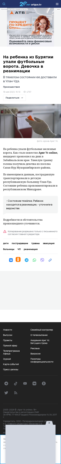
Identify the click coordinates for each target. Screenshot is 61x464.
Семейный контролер (41, 329)
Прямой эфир (10, 345)
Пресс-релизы (10, 369)
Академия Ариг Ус (39, 340)
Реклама (35, 348)
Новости (7, 329)
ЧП (19, 249)
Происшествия (11, 86)
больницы (8, 249)
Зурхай (7, 359)
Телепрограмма (11, 350)
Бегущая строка (38, 343)
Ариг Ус (30, 4)
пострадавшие (20, 243)
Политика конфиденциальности (41, 360)
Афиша (6, 353)
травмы (35, 243)
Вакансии (35, 353)
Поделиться (12, 97)
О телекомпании (39, 335)
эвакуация (48, 243)
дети (6, 243)
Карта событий (11, 364)
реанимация (31, 249)
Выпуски (7, 335)
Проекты (7, 340)
